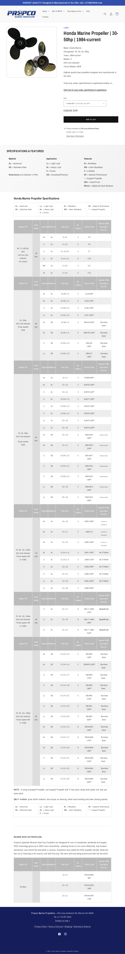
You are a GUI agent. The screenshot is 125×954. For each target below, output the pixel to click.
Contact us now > (62, 920)
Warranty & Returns (82, 926)
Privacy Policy (40, 926)
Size (65, 98)
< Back (66, 27)
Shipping (68, 926)
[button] (46, 11)
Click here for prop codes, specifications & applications (85, 90)
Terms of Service (55, 926)
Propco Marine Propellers (58, 951)
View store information (75, 136)
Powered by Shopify (73, 951)
